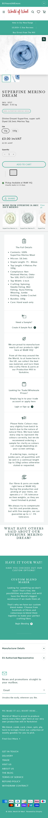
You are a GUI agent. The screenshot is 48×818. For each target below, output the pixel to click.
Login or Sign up (22, 407)
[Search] (32, 12)
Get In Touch (10, 751)
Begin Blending (22, 623)
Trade (6, 760)
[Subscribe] (44, 690)
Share (11, 198)
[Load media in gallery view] (6, 78)
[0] (38, 11)
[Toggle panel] (44, 648)
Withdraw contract (15, 785)
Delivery (7, 755)
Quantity (5, 150)
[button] (5, 174)
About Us (8, 768)
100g (14, 131)
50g (5, 131)
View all (42, 206)
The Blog (7, 772)
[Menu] (3, 12)
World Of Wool (19, 811)
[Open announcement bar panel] (44, 3)
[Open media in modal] (44, 39)
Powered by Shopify (34, 811)
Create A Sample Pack (22, 327)
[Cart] (44, 12)
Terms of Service (12, 777)
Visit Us (6, 764)
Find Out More (10, 738)
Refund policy (11, 781)
